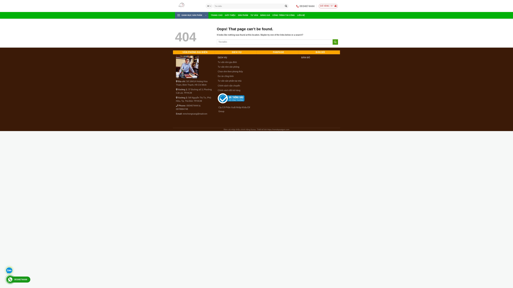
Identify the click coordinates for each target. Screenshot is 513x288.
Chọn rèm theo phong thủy (230, 71)
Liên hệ (301, 15)
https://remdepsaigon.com (278, 129)
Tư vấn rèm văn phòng (228, 67)
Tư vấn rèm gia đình (227, 62)
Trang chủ (216, 15)
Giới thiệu (230, 15)
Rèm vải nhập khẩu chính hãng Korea (240, 129)
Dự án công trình (226, 76)
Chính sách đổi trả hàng (229, 90)
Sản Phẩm (243, 15)
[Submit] (286, 6)
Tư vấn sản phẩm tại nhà (229, 81)
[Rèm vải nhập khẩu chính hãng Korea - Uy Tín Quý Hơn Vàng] (188, 6)
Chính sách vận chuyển (229, 86)
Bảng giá (265, 15)
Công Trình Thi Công (283, 15)
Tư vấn (254, 15)
